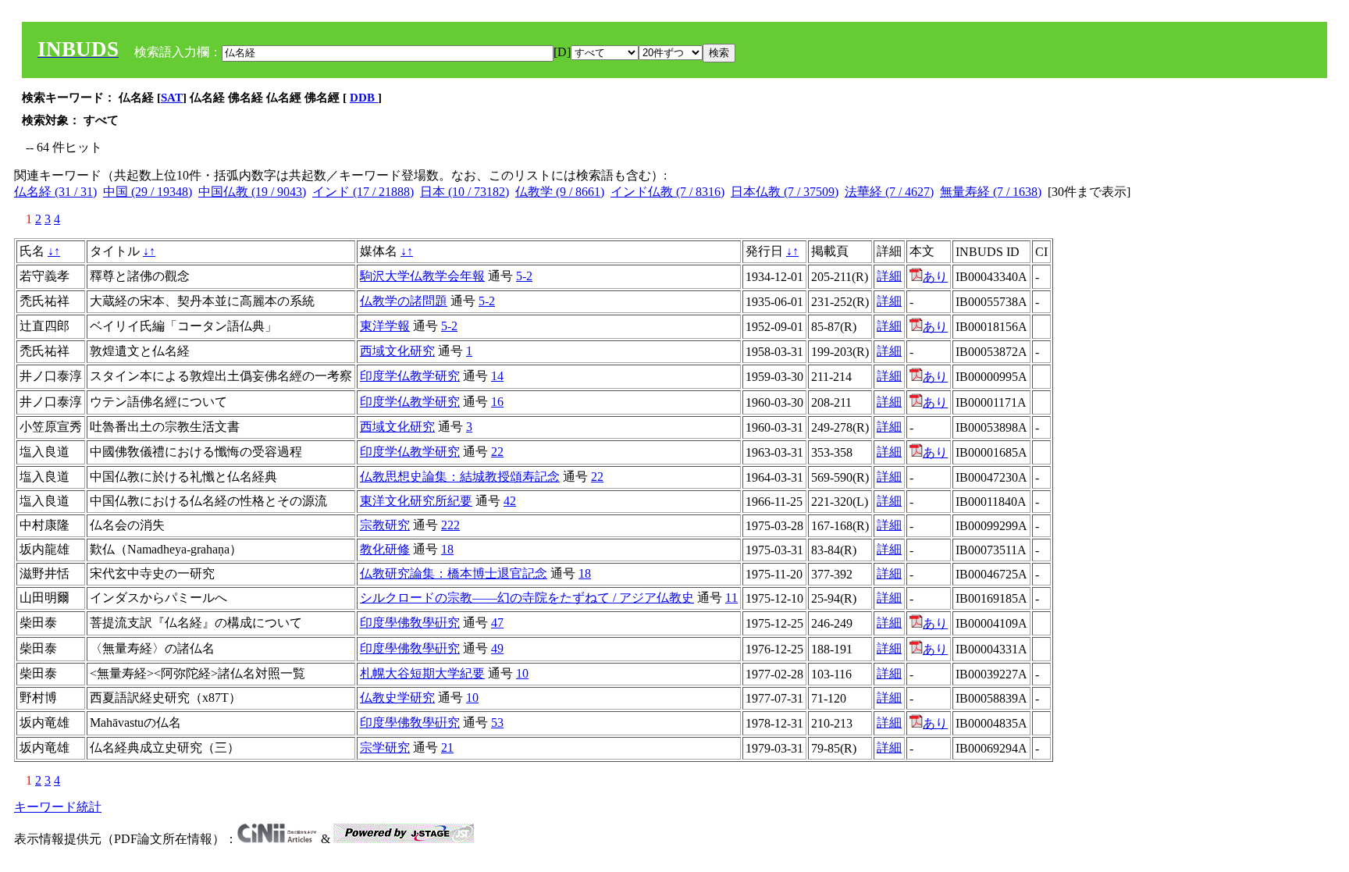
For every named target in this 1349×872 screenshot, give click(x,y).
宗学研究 (385, 747)
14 (497, 376)
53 (497, 722)
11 (731, 597)
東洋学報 (385, 326)
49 (497, 648)
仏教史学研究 (397, 697)
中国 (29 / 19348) (147, 191)
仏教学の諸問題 (403, 301)
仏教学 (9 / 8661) (559, 191)
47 (497, 622)
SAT (172, 97)
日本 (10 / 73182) (464, 191)
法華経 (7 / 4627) (889, 191)
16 (497, 401)
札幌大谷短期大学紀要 (422, 673)
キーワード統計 (57, 806)
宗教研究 (385, 525)
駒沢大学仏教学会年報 (422, 276)
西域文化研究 (397, 351)
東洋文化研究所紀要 (416, 500)
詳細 (889, 276)
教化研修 (385, 549)
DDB (364, 97)
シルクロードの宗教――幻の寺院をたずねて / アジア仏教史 (527, 597)
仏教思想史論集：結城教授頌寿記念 (460, 476)
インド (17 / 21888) (363, 191)
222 (450, 525)
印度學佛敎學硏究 (410, 622)
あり (935, 276)
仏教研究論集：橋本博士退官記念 (453, 573)
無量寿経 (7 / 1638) (990, 191)
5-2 (524, 276)
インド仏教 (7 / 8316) (667, 191)
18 (447, 549)
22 (497, 451)
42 (510, 500)
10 (522, 673)
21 (447, 747)
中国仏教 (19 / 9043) (252, 191)
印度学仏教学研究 (410, 376)
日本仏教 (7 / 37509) (784, 191)
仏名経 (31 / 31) (55, 191)
